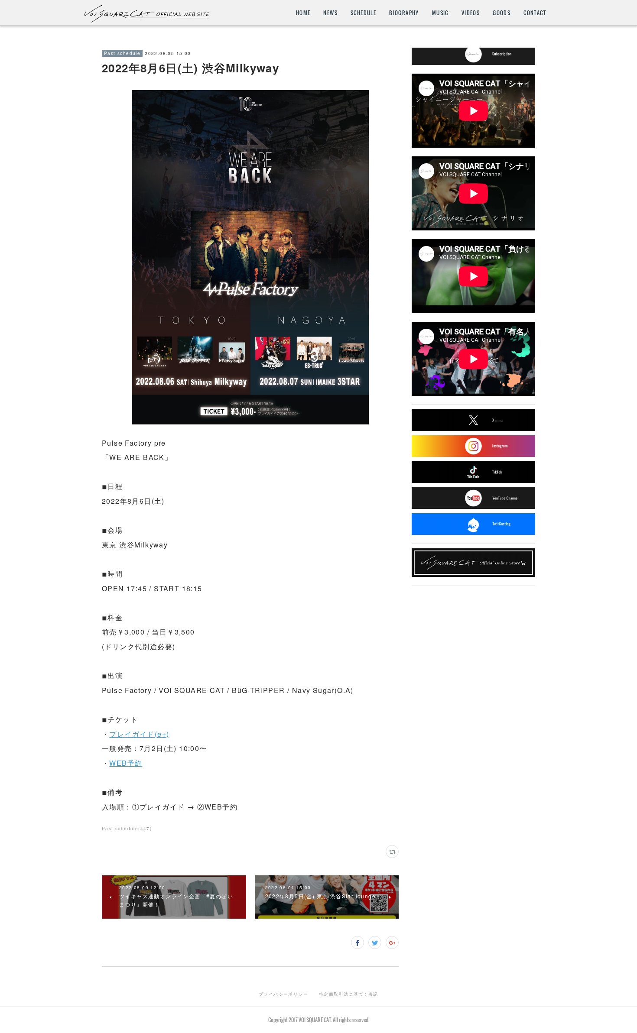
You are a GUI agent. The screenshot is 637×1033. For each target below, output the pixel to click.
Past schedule (122, 53)
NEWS (330, 12)
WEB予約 (125, 763)
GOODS (501, 12)
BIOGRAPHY (404, 12)
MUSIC (440, 12)
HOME (303, 12)
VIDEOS (471, 12)
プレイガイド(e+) (139, 734)
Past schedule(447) (127, 829)
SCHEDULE (363, 12)
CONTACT (534, 12)
